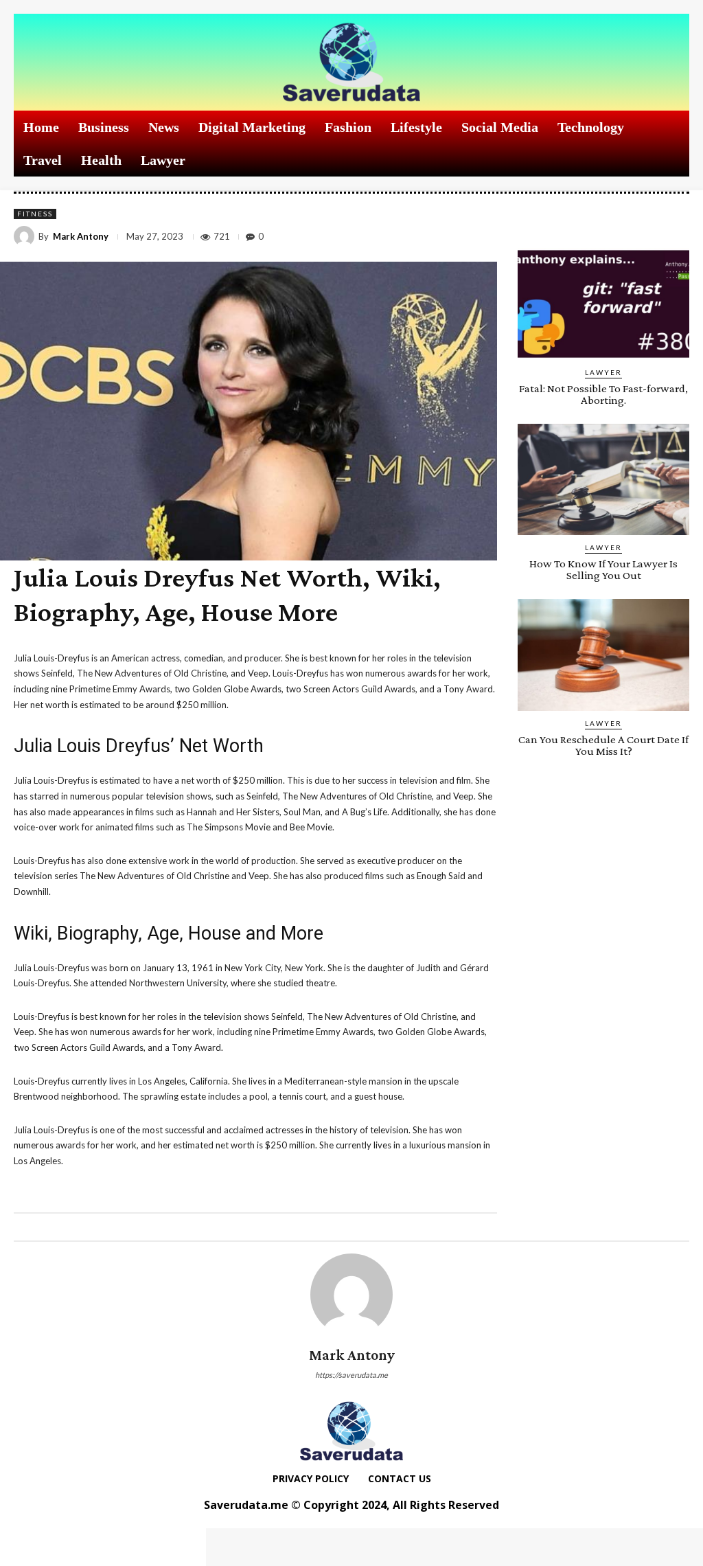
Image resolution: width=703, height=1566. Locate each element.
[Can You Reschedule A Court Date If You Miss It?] (603, 655)
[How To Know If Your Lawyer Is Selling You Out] (603, 480)
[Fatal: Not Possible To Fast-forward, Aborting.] (603, 304)
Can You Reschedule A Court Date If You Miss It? (603, 745)
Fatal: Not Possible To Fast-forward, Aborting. (603, 394)
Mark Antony (80, 236)
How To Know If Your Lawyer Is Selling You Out (603, 569)
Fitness (35, 213)
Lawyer (603, 372)
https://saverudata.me (351, 1374)
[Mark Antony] (26, 236)
